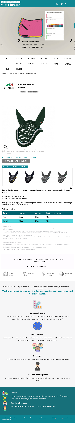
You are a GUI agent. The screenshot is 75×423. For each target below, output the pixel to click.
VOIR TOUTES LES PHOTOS (37, 266)
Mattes (19, 63)
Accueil (4, 73)
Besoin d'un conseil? (50, 274)
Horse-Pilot (68, 58)
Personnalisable (13, 73)
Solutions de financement (30, 418)
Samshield (31, 63)
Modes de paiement (44, 418)
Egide (7, 63)
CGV (53, 418)
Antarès (44, 63)
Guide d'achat (11, 274)
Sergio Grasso (68, 64)
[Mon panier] (61, 3)
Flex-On (19, 58)
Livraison (31, 274)
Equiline (19, 69)
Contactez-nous (67, 418)
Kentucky (31, 58)
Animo (7, 69)
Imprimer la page (68, 274)
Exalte (7, 58)
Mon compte (56, 3)
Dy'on (56, 58)
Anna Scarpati (56, 64)
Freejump (43, 58)
